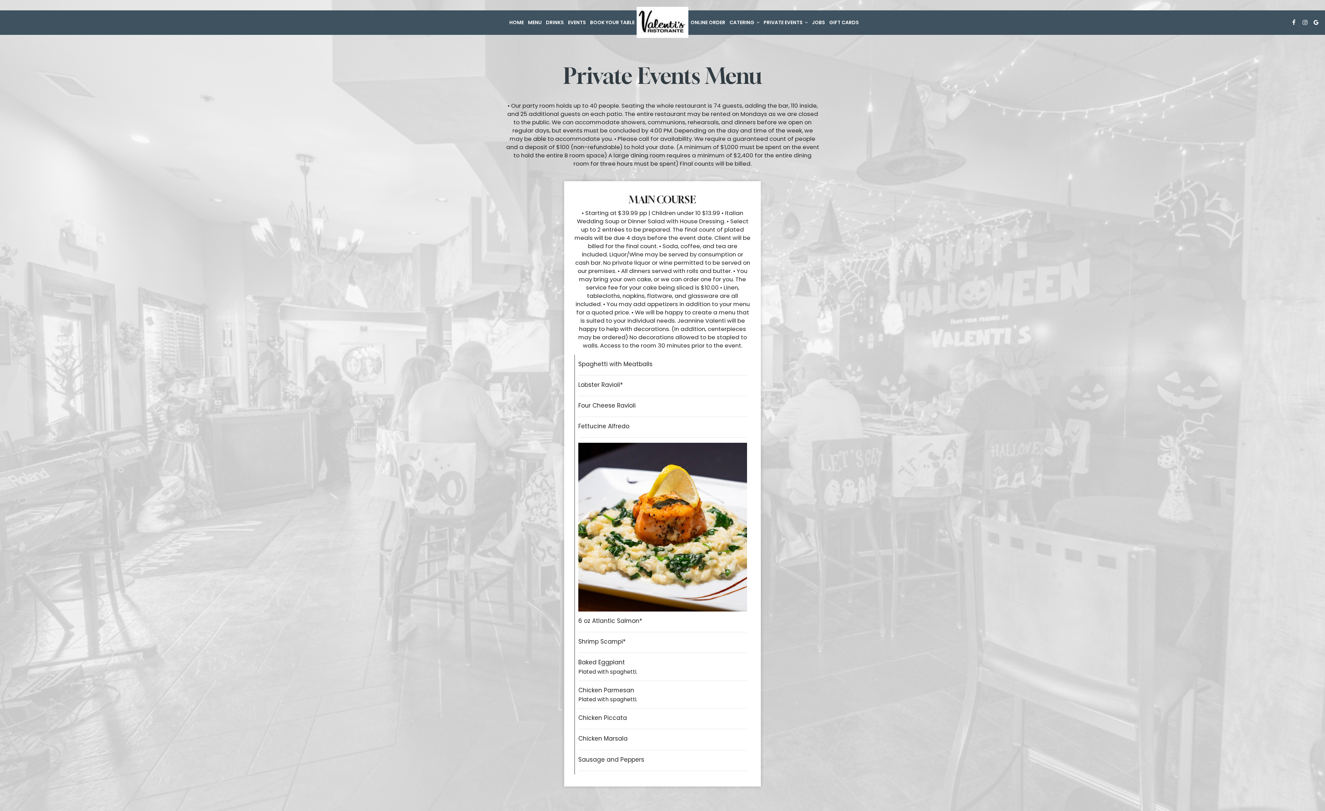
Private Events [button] (784, 22)
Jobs (818, 22)
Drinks (555, 22)
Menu (535, 22)
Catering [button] (742, 22)
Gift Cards (844, 22)
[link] (662, 22)
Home (516, 22)
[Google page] (1316, 22)
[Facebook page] (1293, 22)
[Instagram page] (1305, 22)
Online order (707, 22)
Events (577, 22)
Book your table (612, 22)
